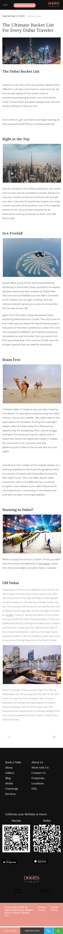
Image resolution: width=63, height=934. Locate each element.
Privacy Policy (42, 908)
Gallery (9, 772)
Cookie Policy (54, 908)
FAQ (34, 788)
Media (9, 783)
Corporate (38, 778)
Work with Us (40, 767)
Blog (8, 778)
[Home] (53, 5)
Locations (38, 783)
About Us (37, 762)
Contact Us (39, 772)
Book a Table (13, 762)
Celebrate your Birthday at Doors (17, 814)
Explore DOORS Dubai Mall (24, 5)
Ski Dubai (44, 563)
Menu (8, 767)
